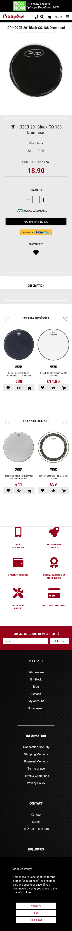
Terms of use (36, 768)
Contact (36, 814)
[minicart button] (49, 17)
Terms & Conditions (36, 776)
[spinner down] (29, 199)
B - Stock (36, 679)
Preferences (36, 919)
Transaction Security (36, 747)
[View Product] (19, 387)
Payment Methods (36, 761)
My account (36, 701)
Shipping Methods (36, 754)
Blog (36, 686)
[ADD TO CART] (29, 387)
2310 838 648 (40, 829)
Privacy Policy (36, 783)
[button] (36, 285)
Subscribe (60, 641)
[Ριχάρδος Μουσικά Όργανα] (13, 16)
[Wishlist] (36, 253)
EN (61, 17)
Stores (36, 822)
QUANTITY (36, 190)
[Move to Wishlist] (8, 387)
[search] (42, 17)
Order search (36, 708)
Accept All (36, 905)
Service (36, 694)
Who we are (36, 672)
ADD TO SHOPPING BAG (36, 221)
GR (56, 17)
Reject (36, 912)
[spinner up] (42, 199)
